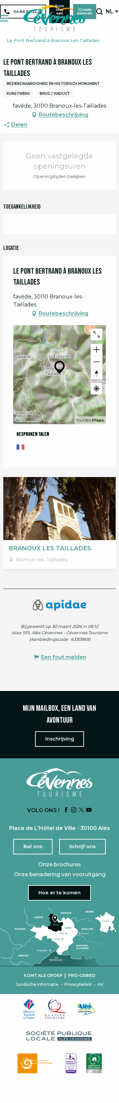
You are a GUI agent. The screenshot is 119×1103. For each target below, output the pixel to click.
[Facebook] (66, 810)
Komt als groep (43, 976)
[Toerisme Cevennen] (54, 18)
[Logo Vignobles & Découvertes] (94, 1063)
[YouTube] (89, 810)
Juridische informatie (37, 984)
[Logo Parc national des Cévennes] (37, 1063)
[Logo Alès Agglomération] (86, 1008)
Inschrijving (59, 739)
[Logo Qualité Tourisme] (56, 1009)
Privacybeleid (78, 984)
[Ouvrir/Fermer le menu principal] (4, 18)
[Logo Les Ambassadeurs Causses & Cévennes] (71, 1063)
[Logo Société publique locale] (59, 1036)
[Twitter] (81, 810)
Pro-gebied (82, 976)
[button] (99, 11)
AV (100, 984)
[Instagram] (73, 810)
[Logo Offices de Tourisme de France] (29, 1009)
